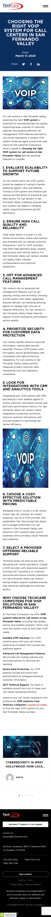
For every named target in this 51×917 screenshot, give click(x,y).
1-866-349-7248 (10, 863)
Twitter (30, 880)
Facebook (22, 880)
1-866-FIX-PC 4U (32, 860)
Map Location (25, 874)
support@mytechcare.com (15, 837)
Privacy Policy (16, 884)
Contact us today (37, 705)
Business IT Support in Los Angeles (25, 824)
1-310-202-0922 (10, 860)
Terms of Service (33, 884)
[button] (22, 795)
